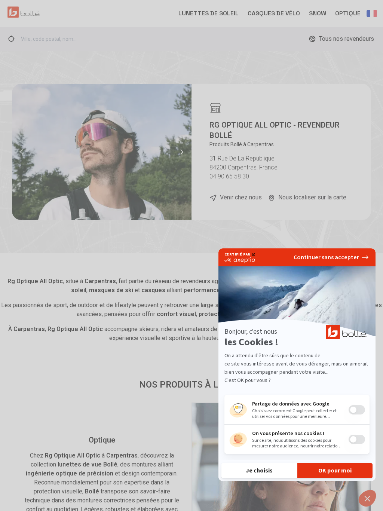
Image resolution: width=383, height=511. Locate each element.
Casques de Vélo (274, 13)
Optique (348, 13)
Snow (317, 13)
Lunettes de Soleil (208, 13)
